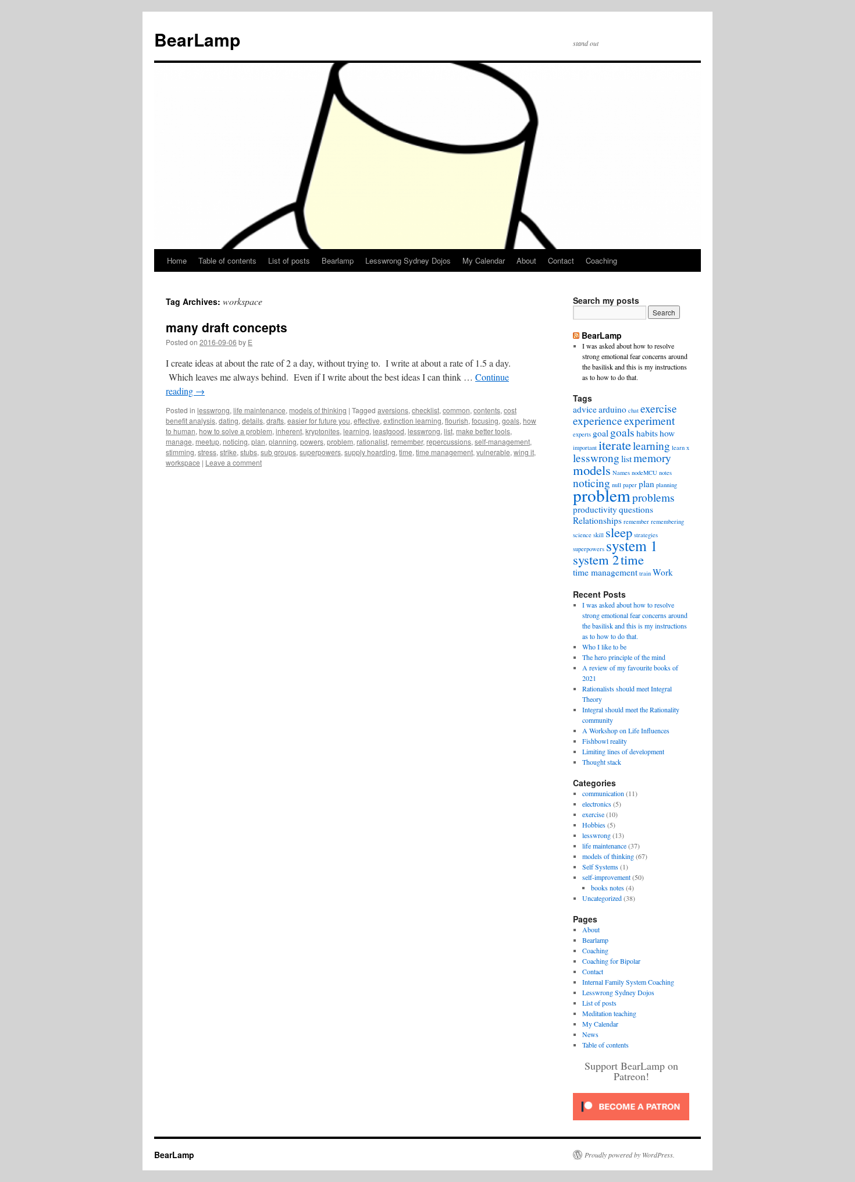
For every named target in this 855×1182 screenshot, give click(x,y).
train (645, 573)
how (667, 433)
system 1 (632, 545)
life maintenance (259, 410)
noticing (235, 441)
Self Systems (600, 866)
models (592, 469)
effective (367, 420)
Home (177, 260)
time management (444, 452)
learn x (680, 447)
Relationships (597, 520)
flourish (456, 420)
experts (582, 434)
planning (283, 441)
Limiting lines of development (623, 751)
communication (603, 793)
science (582, 535)
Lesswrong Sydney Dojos (408, 260)
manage (179, 441)
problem (340, 441)
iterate (614, 444)
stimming (180, 452)
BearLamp (197, 39)
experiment (649, 420)
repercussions (448, 441)
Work (663, 572)
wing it (524, 452)
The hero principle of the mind (623, 657)
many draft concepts (226, 327)
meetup (207, 441)
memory (652, 457)
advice (585, 409)
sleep (618, 532)
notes (665, 472)
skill (598, 535)
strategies (646, 535)
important (585, 447)
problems (653, 497)
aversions (392, 410)
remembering (667, 521)
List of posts (289, 260)
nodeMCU (644, 472)
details (252, 420)
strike (228, 452)
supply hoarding (370, 452)
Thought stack (601, 761)
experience (597, 420)
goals (510, 420)
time (405, 452)
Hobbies (593, 824)
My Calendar (483, 260)
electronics (596, 803)
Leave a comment (233, 462)
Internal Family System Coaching (628, 981)
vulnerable (493, 452)
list (448, 431)
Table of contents (227, 260)
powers (311, 441)
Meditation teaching (609, 1013)
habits (647, 433)
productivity (595, 509)
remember (407, 441)
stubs (248, 452)
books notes (607, 887)
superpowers (320, 452)
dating (228, 420)
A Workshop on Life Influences (625, 730)
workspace (183, 462)
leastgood (388, 431)
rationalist (372, 441)
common (456, 410)
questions (636, 509)
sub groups (278, 452)
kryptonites (322, 431)
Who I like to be (604, 646)
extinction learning (412, 420)
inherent (289, 431)
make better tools (483, 431)
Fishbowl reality (604, 741)
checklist (425, 410)
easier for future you (318, 420)
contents (486, 410)
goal (600, 433)
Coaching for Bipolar (611, 961)
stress (207, 452)
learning (356, 431)
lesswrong (213, 410)
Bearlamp (338, 260)
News (590, 1034)
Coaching (601, 260)
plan (258, 441)
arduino (612, 409)
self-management (502, 441)
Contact (561, 260)
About (526, 260)
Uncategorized (602, 898)
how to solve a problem (235, 431)
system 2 (596, 559)
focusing (485, 420)
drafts (275, 420)
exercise (658, 408)
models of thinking (318, 410)
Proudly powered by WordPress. (630, 1154)
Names (621, 472)
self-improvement (606, 877)
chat (633, 410)
